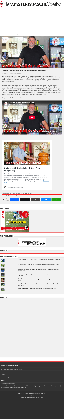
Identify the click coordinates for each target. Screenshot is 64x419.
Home (2, 34)
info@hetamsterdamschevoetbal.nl (9, 383)
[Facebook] (30, 395)
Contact (2, 371)
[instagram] (33, 395)
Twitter (30, 193)
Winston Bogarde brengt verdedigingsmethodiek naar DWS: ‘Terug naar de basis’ (37, 288)
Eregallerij (3, 374)
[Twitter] (32, 395)
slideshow (7, 34)
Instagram (24, 193)
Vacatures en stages (5, 377)
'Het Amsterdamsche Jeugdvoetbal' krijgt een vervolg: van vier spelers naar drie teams (38, 264)
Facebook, (20, 193)
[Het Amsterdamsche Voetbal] (32, 4)
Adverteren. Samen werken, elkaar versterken (11, 369)
